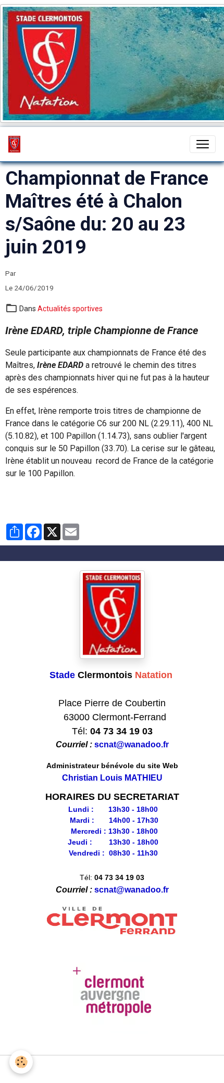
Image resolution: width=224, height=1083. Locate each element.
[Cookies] (21, 1062)
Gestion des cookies (112, 1069)
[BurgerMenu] (203, 144)
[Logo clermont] (112, 921)
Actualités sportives (70, 308)
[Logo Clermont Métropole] (112, 995)
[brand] (16, 144)
